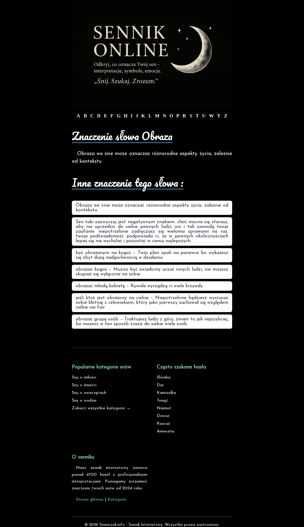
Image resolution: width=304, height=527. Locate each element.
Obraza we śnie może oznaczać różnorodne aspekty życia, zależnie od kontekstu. (152, 208)
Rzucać (163, 423)
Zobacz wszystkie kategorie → (101, 408)
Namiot (164, 408)
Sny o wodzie (84, 400)
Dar (160, 385)
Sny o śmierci (84, 385)
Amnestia (165, 431)
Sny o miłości (84, 377)
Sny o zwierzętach (89, 393)
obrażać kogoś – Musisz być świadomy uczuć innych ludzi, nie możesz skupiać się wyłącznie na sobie (152, 272)
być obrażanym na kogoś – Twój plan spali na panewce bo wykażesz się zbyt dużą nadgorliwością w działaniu (152, 255)
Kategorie (116, 499)
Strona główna (89, 499)
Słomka (163, 377)
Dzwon (163, 416)
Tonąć (162, 400)
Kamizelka (166, 393)
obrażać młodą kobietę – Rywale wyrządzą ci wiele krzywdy (139, 286)
